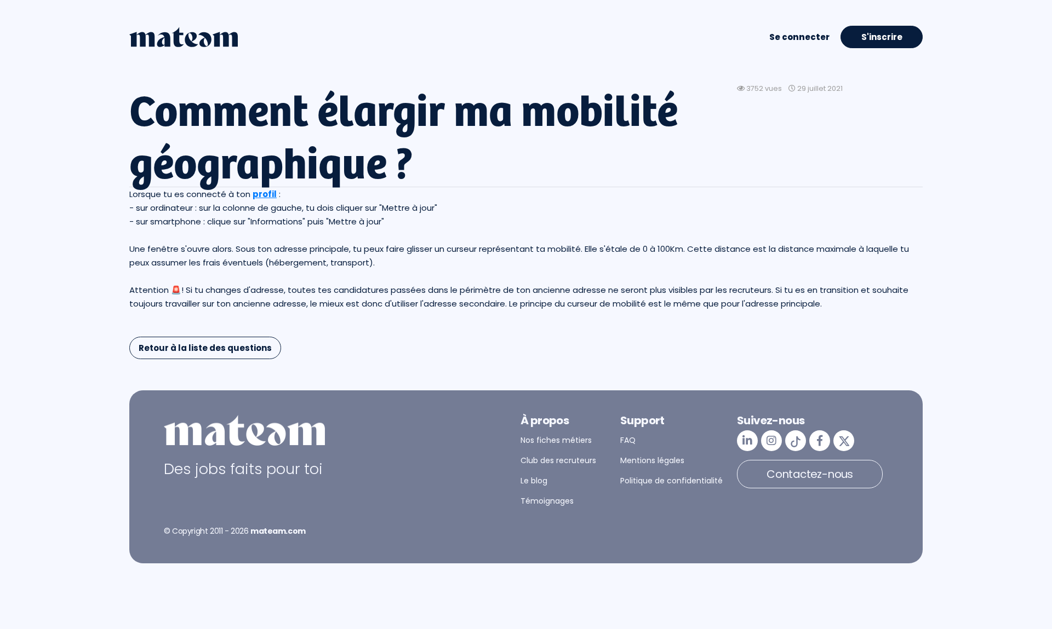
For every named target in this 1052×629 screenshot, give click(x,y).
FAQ (628, 440)
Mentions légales (652, 460)
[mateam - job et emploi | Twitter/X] (843, 440)
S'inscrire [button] (881, 37)
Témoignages (547, 500)
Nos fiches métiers (556, 440)
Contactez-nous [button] (810, 474)
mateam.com (278, 531)
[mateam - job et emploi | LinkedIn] (747, 440)
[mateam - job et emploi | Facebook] (819, 440)
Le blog (534, 480)
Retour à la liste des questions (205, 348)
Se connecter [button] (799, 37)
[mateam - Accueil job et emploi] (183, 37)
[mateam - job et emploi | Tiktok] (795, 440)
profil (265, 194)
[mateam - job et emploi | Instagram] (771, 440)
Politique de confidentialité (671, 480)
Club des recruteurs (558, 460)
